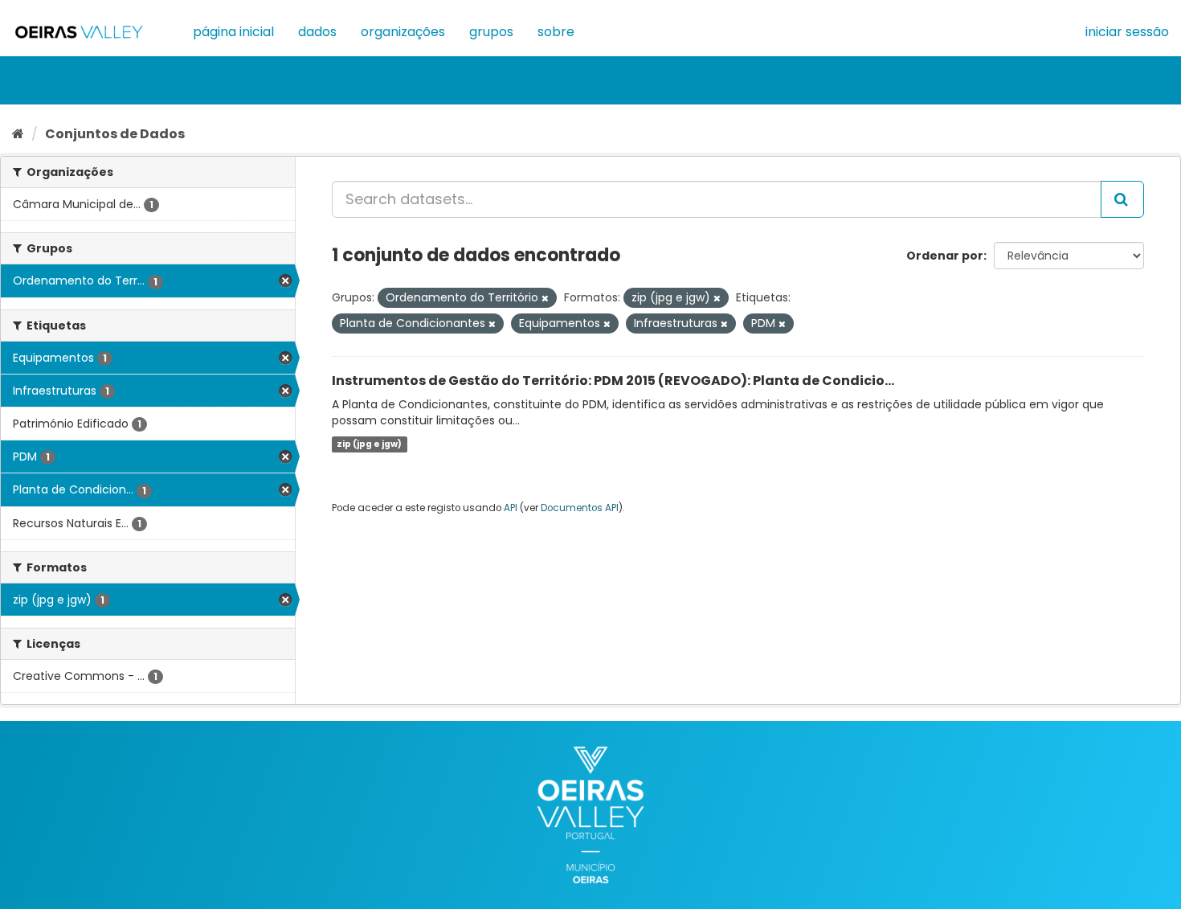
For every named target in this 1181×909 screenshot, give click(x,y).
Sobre (555, 32)
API (510, 508)
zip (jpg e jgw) (369, 444)
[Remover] (545, 298)
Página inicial (233, 32)
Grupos (491, 32)
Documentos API (580, 508)
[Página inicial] (18, 134)
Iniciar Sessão (1127, 32)
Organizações (403, 32)
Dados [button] (317, 32)
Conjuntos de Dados (115, 134)
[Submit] (1122, 199)
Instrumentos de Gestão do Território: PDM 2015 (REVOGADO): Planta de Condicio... (613, 380)
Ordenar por (944, 256)
